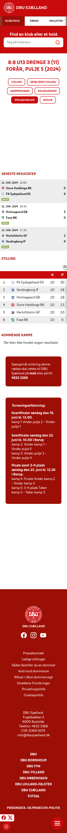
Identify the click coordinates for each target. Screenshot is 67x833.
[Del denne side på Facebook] (3, 818)
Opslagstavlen (25, 100)
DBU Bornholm (33, 760)
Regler (47, 100)
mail (32, 373)
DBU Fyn (33, 766)
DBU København (33, 778)
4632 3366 (20, 378)
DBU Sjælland (33, 790)
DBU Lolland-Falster (33, 784)
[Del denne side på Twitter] (10, 818)
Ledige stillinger (33, 659)
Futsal (33, 796)
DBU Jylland (33, 772)
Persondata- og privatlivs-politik (33, 808)
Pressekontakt (33, 653)
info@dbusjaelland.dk (33, 735)
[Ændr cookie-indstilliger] (6, 826)
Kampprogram (19, 91)
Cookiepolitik (33, 695)
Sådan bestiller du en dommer (33, 665)
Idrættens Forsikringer (33, 683)
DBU (33, 754)
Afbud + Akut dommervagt (33, 677)
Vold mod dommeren (33, 671)
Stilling (16, 82)
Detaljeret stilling (43, 82)
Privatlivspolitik (33, 689)
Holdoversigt (47, 91)
